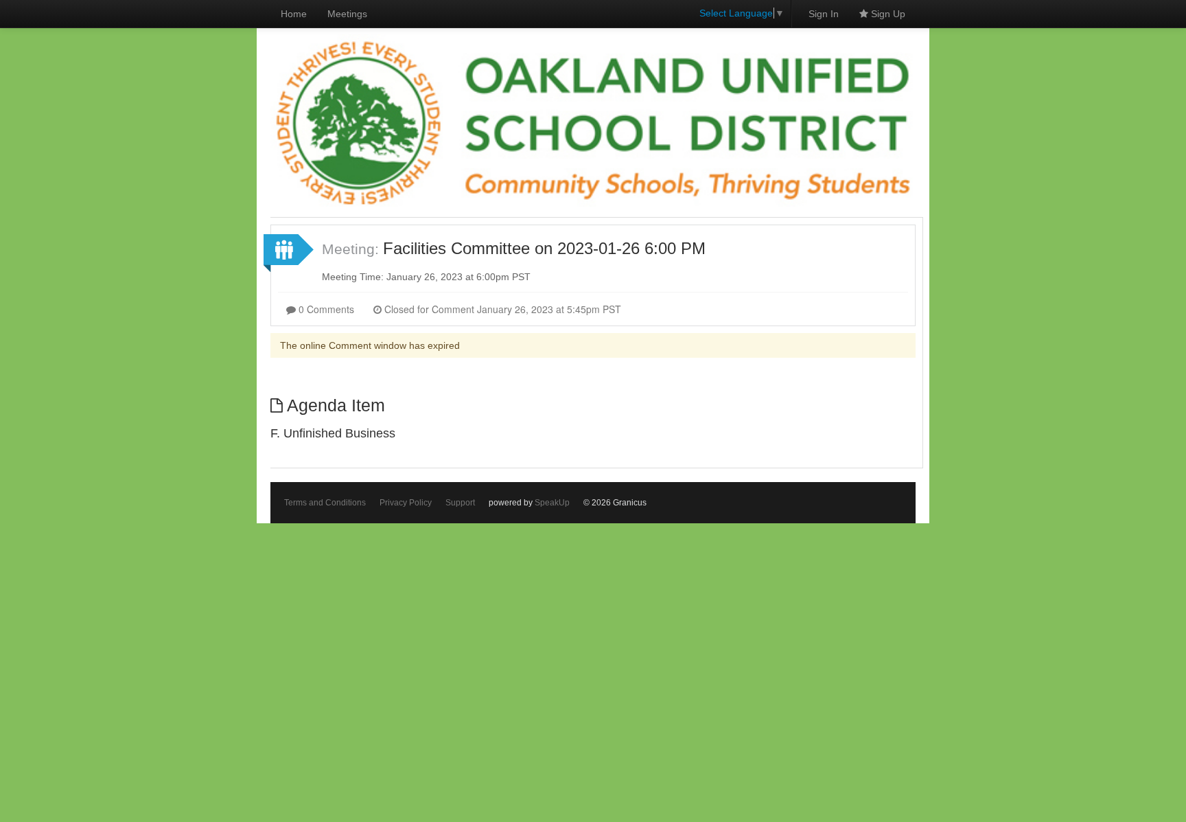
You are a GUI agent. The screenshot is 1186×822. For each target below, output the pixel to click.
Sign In (824, 13)
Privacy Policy (406, 502)
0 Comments (325, 309)
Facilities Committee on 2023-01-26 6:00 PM (544, 248)
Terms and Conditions (325, 502)
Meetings (347, 13)
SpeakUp (552, 502)
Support (460, 502)
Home (294, 13)
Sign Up (886, 13)
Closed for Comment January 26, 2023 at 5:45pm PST (501, 309)
